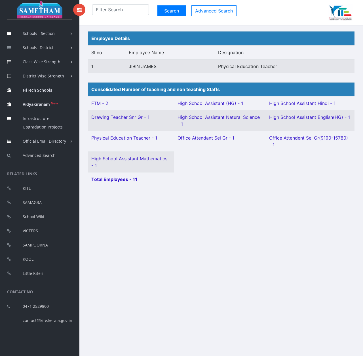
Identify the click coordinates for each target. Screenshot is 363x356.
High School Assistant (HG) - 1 (210, 103)
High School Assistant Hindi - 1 (302, 103)
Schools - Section (39, 33)
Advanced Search (39, 155)
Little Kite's (33, 273)
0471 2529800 (36, 306)
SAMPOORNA (35, 245)
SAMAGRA (32, 202)
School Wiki (33, 216)
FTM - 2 (99, 103)
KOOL (28, 259)
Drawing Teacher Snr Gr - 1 (120, 117)
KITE (27, 188)
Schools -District (38, 47)
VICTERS (30, 230)
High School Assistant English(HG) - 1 (309, 117)
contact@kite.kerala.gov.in (47, 320)
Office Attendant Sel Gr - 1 (206, 138)
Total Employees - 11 (114, 179)
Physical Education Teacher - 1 (124, 138)
